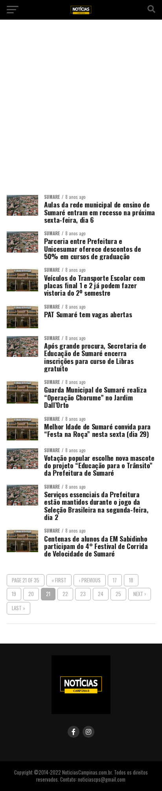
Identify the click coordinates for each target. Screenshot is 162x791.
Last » (18, 608)
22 (65, 594)
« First (59, 580)
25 (118, 594)
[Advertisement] (81, 110)
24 (100, 594)
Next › (139, 594)
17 (115, 580)
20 (31, 594)
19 (14, 594)
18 (131, 580)
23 (83, 594)
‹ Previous (90, 580)
